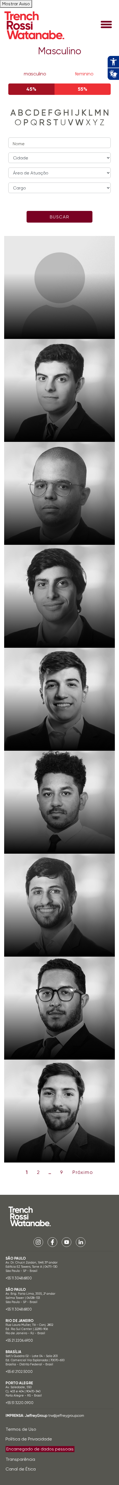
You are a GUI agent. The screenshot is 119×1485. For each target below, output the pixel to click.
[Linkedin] (81, 1242)
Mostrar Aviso (16, 3)
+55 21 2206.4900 (19, 1340)
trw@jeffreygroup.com (66, 1415)
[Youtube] (66, 1242)
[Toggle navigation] (106, 25)
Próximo (82, 1172)
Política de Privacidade (29, 1439)
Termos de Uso (21, 1429)
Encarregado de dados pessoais (40, 1449)
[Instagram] (38, 1242)
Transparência (20, 1459)
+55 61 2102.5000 (19, 1372)
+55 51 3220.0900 (19, 1403)
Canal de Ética (21, 1469)
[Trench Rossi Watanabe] (34, 25)
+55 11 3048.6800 (19, 1278)
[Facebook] (52, 1242)
